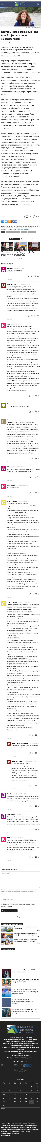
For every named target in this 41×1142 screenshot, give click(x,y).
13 (20, 1094)
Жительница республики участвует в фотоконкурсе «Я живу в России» (25, 940)
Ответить (9, 279)
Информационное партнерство (10, 1133)
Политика (17, 231)
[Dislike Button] (35, 216)
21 (26, 1098)
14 (18, 42)
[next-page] (22, 259)
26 (15, 1102)
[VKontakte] (23, 1062)
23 (37, 1098)
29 (31, 1102)
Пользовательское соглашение (10, 1129)
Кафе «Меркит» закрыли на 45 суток (33, 252)
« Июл (3, 1108)
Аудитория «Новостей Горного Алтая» (19, 1131)
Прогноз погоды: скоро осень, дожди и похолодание (26, 927)
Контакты (4, 1131)
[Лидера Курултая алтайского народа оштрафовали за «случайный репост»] (20, 246)
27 (20, 1102)
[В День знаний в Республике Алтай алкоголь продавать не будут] (7, 246)
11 (9, 1094)
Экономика (31, 231)
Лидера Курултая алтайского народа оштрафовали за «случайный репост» (20, 253)
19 (15, 1098)
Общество (9, 231)
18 (9, 1098)
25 (9, 1102)
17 (4, 1098)
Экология (24, 231)
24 (4, 1102)
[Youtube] (26, 1062)
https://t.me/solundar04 (23, 229)
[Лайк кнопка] (26, 216)
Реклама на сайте (6, 1135)
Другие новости (26, 239)
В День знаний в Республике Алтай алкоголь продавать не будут (7, 253)
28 (26, 1102)
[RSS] (15, 1062)
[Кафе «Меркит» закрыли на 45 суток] (34, 246)
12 (15, 1094)
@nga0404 (20, 1053)
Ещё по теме (14, 239)
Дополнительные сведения (21, 1055)
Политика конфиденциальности (29, 1129)
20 (20, 1098)
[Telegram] (19, 1062)
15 (31, 1094)
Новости (3, 250)
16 (37, 1094)
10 (4, 1094)
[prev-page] (19, 259)
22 (31, 1098)
